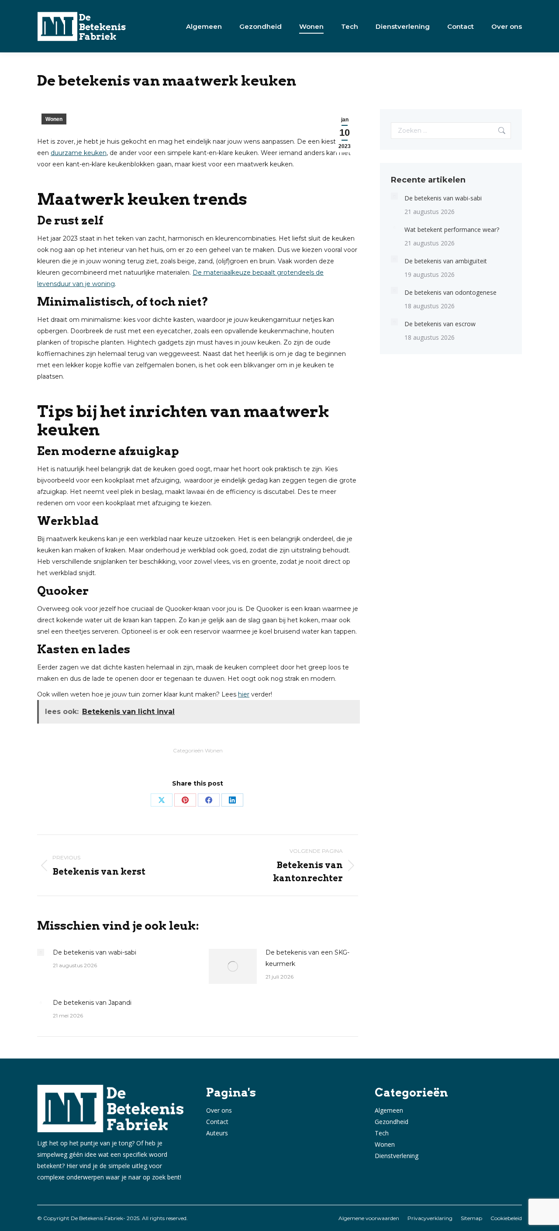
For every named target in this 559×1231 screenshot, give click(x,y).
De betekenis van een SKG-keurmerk (307, 958)
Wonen (53, 119)
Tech (382, 1133)
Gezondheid (391, 1121)
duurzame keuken (79, 153)
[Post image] (40, 952)
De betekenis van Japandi (92, 1003)
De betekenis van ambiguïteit (445, 261)
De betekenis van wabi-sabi (94, 952)
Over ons (219, 1110)
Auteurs (217, 1133)
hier (243, 694)
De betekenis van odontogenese (450, 292)
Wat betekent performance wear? (451, 229)
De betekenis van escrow (440, 324)
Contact (217, 1121)
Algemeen (389, 1110)
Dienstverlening (396, 1156)
